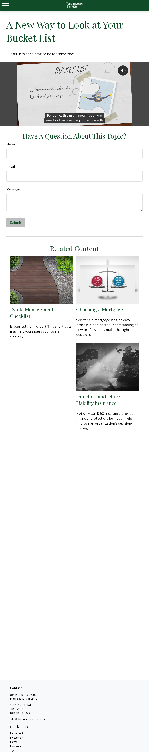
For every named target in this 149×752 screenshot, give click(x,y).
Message (13, 189)
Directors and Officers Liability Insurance (100, 399)
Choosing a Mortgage (99, 309)
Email (10, 166)
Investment (16, 737)
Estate (13, 742)
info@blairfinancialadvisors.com (28, 719)
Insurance (15, 746)
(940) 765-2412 (28, 698)
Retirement (16, 733)
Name (11, 144)
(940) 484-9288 (27, 695)
